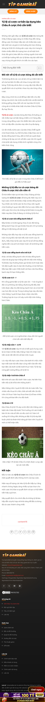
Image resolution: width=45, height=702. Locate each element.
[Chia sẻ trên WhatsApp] (12, 532)
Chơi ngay (36, 689)
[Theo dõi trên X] (9, 586)
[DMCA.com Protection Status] (11, 592)
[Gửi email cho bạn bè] (25, 532)
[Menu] (3, 4)
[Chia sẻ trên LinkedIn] (33, 532)
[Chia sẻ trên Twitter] (20, 532)
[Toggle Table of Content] (38, 68)
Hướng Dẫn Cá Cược (9, 19)
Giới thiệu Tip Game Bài (11, 604)
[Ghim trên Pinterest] (29, 532)
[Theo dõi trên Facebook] (4, 586)
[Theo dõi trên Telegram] (20, 586)
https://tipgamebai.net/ (14, 565)
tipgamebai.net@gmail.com (15, 575)
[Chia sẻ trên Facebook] (16, 532)
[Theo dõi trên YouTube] (14, 586)
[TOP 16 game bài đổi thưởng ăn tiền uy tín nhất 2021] (23, 4)
